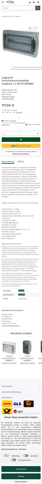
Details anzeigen (21, 481)
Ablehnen (21, 476)
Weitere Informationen (21, 154)
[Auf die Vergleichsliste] (30, 28)
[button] (30, 2)
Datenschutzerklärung (9, 449)
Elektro (12, 97)
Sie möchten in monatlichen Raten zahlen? (21, 152)
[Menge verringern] (4, 133)
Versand (19, 112)
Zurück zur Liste (8, 16)
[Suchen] (37, 8)
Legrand (21, 290)
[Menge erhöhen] (37, 133)
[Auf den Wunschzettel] (35, 28)
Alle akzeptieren (21, 469)
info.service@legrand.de (10, 326)
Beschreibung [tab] (8, 162)
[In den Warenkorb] (3, 23)
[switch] (6, 455)
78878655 (21, 294)
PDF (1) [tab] (21, 162)
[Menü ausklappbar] (3, 1)
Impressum (22, 449)
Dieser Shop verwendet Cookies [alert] (21, 417)
